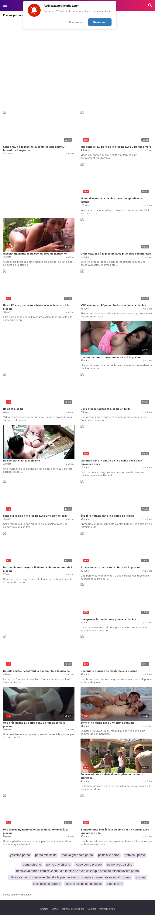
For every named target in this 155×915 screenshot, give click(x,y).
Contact (92, 908)
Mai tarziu (75, 22)
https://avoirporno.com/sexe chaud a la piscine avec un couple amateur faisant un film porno (77, 871)
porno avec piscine (119, 864)
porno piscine (32, 864)
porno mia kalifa (46, 855)
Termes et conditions (73, 908)
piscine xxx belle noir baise (83, 883)
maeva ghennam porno (77, 855)
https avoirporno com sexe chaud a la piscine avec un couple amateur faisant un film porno (70, 877)
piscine (141, 877)
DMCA (55, 908)
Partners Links (107, 908)
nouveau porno (135, 855)
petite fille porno (108, 855)
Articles (44, 908)
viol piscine (114, 883)
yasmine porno (20, 855)
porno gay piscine (58, 864)
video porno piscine (88, 864)
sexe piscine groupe (46, 883)
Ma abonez (100, 22)
